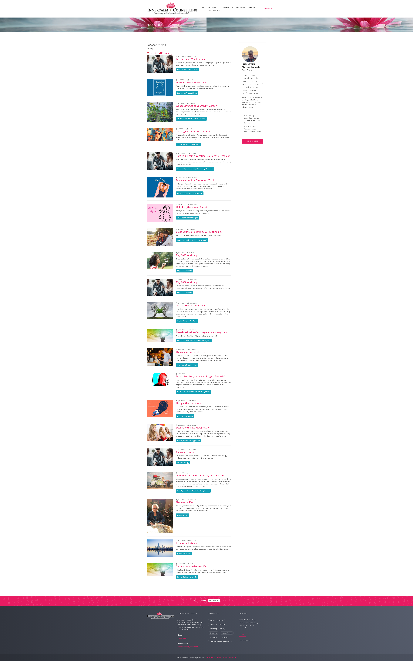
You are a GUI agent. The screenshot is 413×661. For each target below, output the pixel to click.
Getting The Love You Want (190, 305)
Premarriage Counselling (217, 629)
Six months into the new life (191, 566)
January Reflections (186, 543)
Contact (251, 8)
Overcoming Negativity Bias (190, 351)
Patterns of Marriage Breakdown (220, 641)
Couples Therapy (185, 452)
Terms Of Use (222, 658)
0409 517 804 (268, 9)
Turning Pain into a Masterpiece (193, 131)
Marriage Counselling (213, 9)
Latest (152, 53)
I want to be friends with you (191, 82)
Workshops (240, 8)
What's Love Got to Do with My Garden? (197, 105)
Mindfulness (213, 637)
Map (242, 634)
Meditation (225, 637)
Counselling (228, 8)
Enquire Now (213, 600)
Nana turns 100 (184, 502)
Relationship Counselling (217, 624)
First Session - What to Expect (192, 58)
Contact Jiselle (252, 141)
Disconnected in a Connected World (195, 180)
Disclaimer (232, 658)
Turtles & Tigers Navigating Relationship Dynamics (203, 155)
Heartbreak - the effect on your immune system (201, 332)
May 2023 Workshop (186, 255)
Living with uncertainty (188, 403)
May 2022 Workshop (186, 282)
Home (203, 8)
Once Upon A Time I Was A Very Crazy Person (200, 475)
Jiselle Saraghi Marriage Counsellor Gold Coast (251, 67)
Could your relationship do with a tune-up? (199, 231)
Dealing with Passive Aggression (193, 427)
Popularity (167, 53)
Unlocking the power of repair (192, 207)
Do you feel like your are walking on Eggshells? (200, 376)
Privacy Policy (210, 658)
